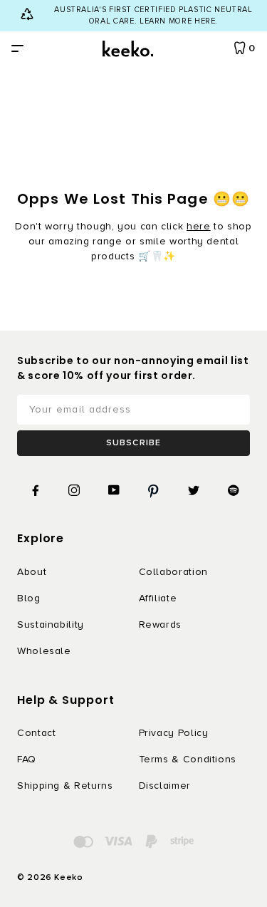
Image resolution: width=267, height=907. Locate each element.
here (199, 226)
